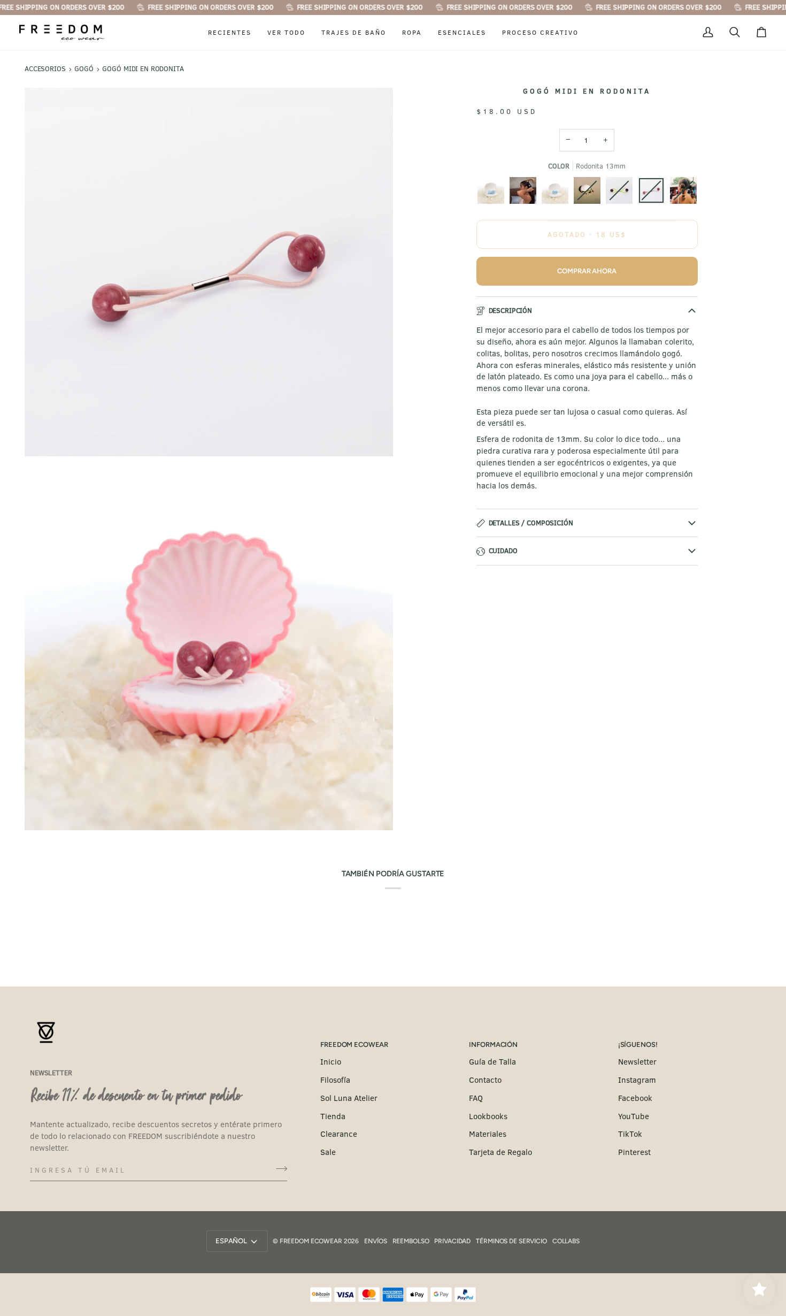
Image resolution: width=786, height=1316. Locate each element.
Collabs (566, 1241)
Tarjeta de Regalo (500, 1151)
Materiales (487, 1133)
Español (231, 1241)
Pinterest (634, 1151)
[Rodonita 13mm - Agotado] (654, 193)
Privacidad (452, 1241)
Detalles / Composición (531, 522)
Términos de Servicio (511, 1241)
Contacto (485, 1079)
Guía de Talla (492, 1061)
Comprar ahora (586, 271)
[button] (229, 32)
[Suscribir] (278, 1168)
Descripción (511, 310)
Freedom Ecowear (311, 1241)
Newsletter (637, 1061)
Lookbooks (488, 1116)
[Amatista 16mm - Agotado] (622, 193)
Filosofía (335, 1079)
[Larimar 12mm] (558, 193)
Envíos (375, 1241)
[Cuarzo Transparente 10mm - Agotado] (683, 193)
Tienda (332, 1116)
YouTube (633, 1116)
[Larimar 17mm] (493, 193)
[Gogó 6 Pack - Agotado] (590, 193)
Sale (328, 1151)
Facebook (635, 1097)
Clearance (338, 1133)
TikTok (630, 1133)
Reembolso (410, 1241)
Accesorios (45, 68)
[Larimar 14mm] (526, 193)
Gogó (83, 68)
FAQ (476, 1097)
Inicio (330, 1061)
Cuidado (503, 550)
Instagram (637, 1079)
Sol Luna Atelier (348, 1097)
